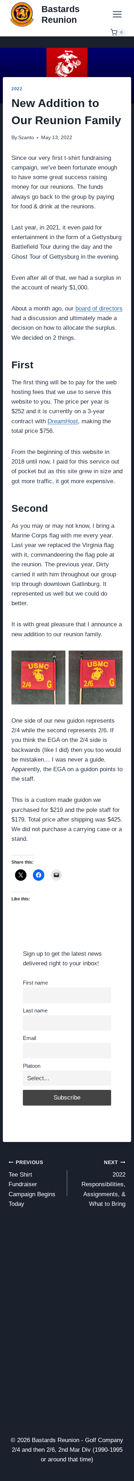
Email (29, 1038)
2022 (16, 88)
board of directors (99, 308)
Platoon (31, 1066)
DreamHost (63, 421)
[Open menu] (117, 14)
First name (35, 983)
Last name (35, 1010)
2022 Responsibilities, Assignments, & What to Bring (103, 1183)
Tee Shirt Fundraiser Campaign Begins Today (32, 1183)
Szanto (26, 137)
